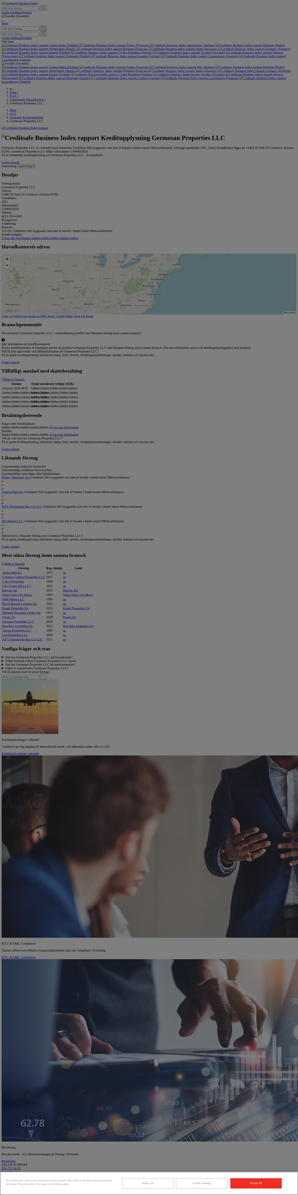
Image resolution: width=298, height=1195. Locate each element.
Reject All (148, 1183)
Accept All (256, 1183)
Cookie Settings (201, 1183)
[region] (149, 1183)
